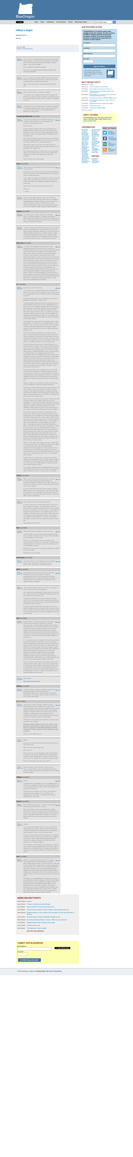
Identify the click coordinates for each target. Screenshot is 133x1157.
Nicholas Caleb (85, 138)
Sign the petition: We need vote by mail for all (40, 907)
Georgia (29, 901)
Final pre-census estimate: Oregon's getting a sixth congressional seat (47, 909)
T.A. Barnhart (85, 134)
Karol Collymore (95, 161)
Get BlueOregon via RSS (112, 150)
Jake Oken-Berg (95, 134)
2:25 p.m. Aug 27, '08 (19, 805)
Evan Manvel (85, 162)
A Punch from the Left (33, 925)
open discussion (28, 48)
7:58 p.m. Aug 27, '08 (19, 825)
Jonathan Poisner (96, 142)
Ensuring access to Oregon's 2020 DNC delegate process (43, 917)
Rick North (94, 132)
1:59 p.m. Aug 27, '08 (19, 767)
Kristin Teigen (95, 152)
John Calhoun (85, 139)
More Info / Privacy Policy (54, 971)
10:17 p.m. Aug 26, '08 (19, 215)
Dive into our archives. (35, 931)
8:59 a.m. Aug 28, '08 (19, 860)
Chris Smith (94, 151)
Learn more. (87, 75)
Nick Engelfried (85, 147)
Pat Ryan (94, 144)
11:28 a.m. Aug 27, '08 (19, 690)
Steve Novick (95, 133)
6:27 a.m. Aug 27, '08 (19, 573)
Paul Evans (84, 148)
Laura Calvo (84, 141)
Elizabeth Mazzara (96, 129)
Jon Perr (94, 137)
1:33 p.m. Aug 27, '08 (19, 740)
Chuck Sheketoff (96, 149)
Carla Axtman (95, 162)
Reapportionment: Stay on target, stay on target (41, 922)
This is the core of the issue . (32, 681)
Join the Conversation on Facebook (113, 138)
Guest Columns (61, 22)
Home (36, 22)
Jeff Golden (84, 152)
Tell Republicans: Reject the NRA (36, 928)
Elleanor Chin (85, 143)
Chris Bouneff (85, 137)
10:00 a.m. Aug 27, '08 (19, 622)
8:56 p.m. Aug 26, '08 (19, 60)
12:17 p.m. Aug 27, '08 (19, 705)
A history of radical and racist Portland (38, 904)
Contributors (50, 22)
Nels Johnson (85, 156)
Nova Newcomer (95, 131)
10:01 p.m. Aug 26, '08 (19, 120)
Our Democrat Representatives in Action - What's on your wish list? (47, 919)
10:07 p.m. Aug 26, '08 (19, 167)
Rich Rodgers (95, 143)
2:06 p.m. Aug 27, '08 (19, 781)
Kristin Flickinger (86, 149)
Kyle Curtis (84, 146)
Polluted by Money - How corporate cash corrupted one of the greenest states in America (102, 95)
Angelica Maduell (86, 161)
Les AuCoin (84, 132)
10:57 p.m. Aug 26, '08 (19, 502)
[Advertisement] (70, 89)
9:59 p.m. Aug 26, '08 (19, 107)
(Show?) (57, 120)
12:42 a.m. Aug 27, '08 (19, 532)
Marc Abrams (85, 129)
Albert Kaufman (85, 158)
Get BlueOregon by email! (29, 960)
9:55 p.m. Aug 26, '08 (19, 92)
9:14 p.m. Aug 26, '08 (19, 78)
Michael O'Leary (95, 136)
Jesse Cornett (85, 144)
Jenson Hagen (85, 153)
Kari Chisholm (95, 158)
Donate (70, 22)
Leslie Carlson (85, 142)
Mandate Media (41, 971)
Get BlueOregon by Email (112, 144)
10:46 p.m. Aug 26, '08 (19, 288)
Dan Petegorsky (95, 141)
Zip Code (20, 951)
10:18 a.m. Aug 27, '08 (19, 679)
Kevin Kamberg (85, 157)
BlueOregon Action (81, 22)
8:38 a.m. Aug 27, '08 (19, 588)
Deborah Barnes (85, 136)
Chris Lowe (84, 160)
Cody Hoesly (85, 154)
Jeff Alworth (85, 131)
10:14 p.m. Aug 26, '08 (19, 198)
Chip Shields (95, 148)
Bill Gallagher (85, 151)
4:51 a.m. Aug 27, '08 (19, 561)
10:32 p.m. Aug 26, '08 (19, 247)
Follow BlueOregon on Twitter (112, 133)
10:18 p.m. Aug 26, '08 (19, 228)
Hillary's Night (24, 30)
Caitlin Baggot (85, 133)
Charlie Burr (95, 160)
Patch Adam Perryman (95, 139)
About (42, 22)
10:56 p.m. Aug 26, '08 (19, 479)
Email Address (22, 946)
